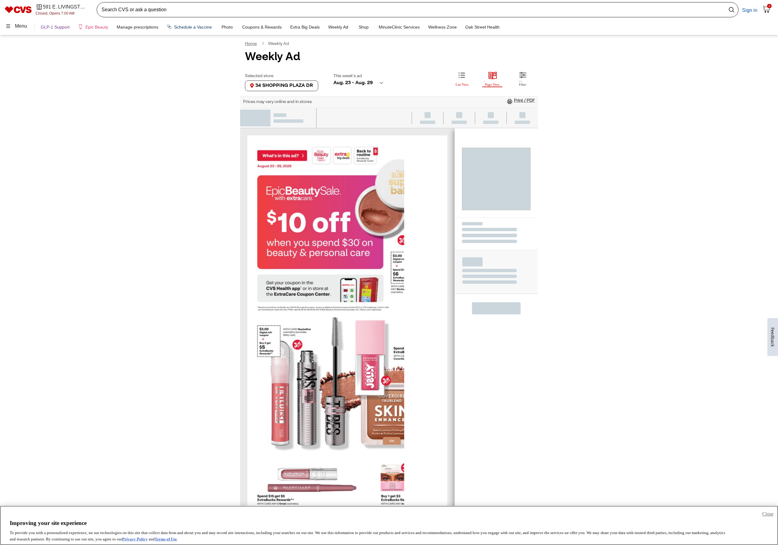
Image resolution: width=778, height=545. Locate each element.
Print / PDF (524, 101)
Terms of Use (166, 538)
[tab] (462, 78)
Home (251, 44)
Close (767, 513)
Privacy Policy (135, 538)
